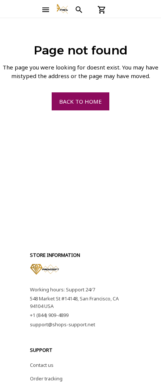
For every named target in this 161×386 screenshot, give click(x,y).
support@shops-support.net (62, 324)
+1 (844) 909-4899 (49, 315)
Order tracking (46, 378)
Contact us (42, 365)
